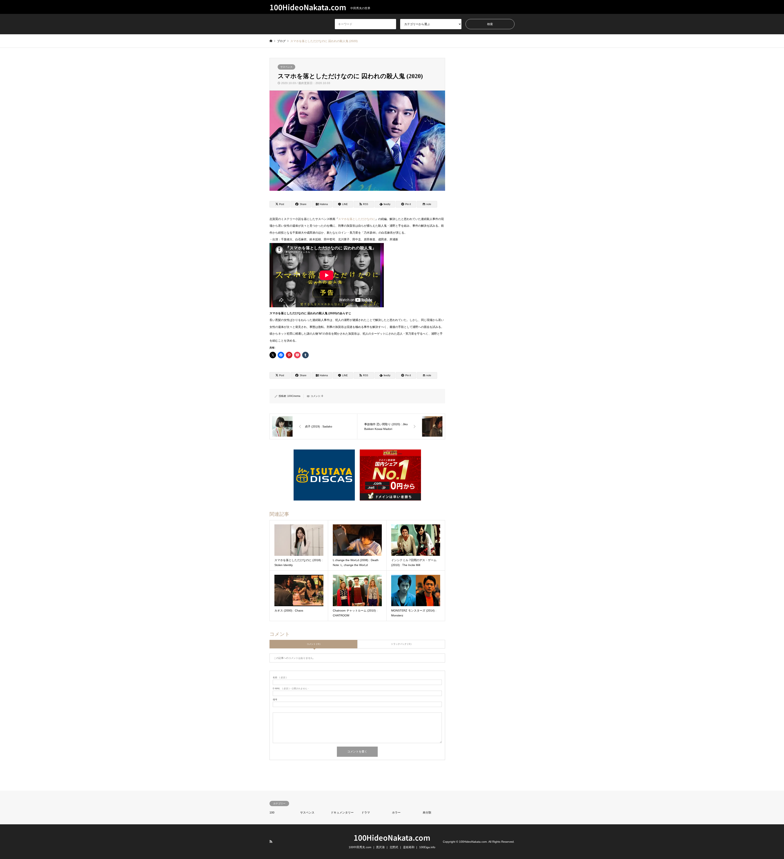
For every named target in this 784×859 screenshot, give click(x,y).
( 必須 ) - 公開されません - (291, 688)
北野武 (394, 847)
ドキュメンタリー (342, 812)
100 (272, 812)
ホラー (396, 812)
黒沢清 (380, 847)
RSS (271, 841)
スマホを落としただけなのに (356, 219)
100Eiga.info (427, 847)
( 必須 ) (280, 677)
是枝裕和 (408, 847)
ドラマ (365, 812)
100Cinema (293, 396)
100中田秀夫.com (360, 847)
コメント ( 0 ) (313, 644)
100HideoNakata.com (392, 837)
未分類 (427, 812)
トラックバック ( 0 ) (401, 644)
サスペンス (286, 66)
